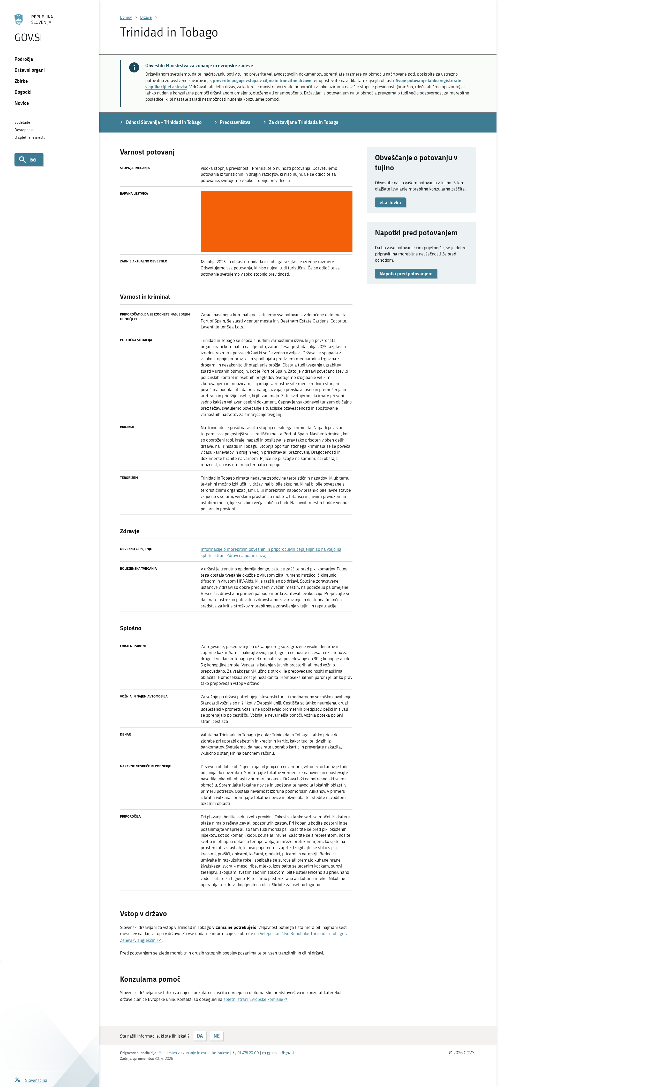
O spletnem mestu (30, 137)
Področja (23, 59)
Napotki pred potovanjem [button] (406, 273)
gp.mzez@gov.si (280, 1053)
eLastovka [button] (390, 202)
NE (217, 1035)
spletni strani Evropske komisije (253, 999)
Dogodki (23, 92)
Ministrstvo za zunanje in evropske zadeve (194, 1053)
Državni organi (29, 70)
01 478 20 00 (248, 1053)
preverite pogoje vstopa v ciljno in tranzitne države (262, 80)
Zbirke (21, 81)
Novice (21, 103)
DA (200, 1035)
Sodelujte (22, 122)
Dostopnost (24, 130)
